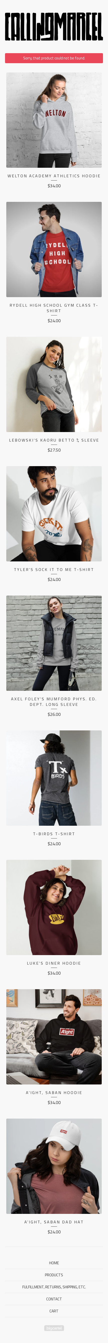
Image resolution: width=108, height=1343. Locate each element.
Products (54, 1275)
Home (54, 1263)
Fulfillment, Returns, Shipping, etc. (54, 1287)
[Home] (54, 27)
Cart (54, 1311)
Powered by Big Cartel (54, 1328)
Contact (54, 1299)
